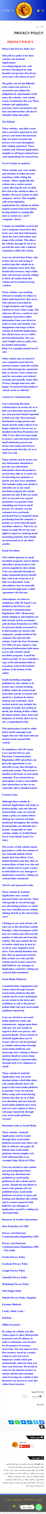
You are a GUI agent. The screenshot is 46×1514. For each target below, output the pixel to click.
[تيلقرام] (10, 1422)
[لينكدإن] (28, 1422)
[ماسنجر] (22, 1422)
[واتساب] (16, 1422)
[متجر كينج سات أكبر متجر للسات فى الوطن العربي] (24, 10)
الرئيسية (38, 26)
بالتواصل (5, 1483)
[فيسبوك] (41, 1422)
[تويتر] (35, 1422)
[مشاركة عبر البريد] (41, 1427)
